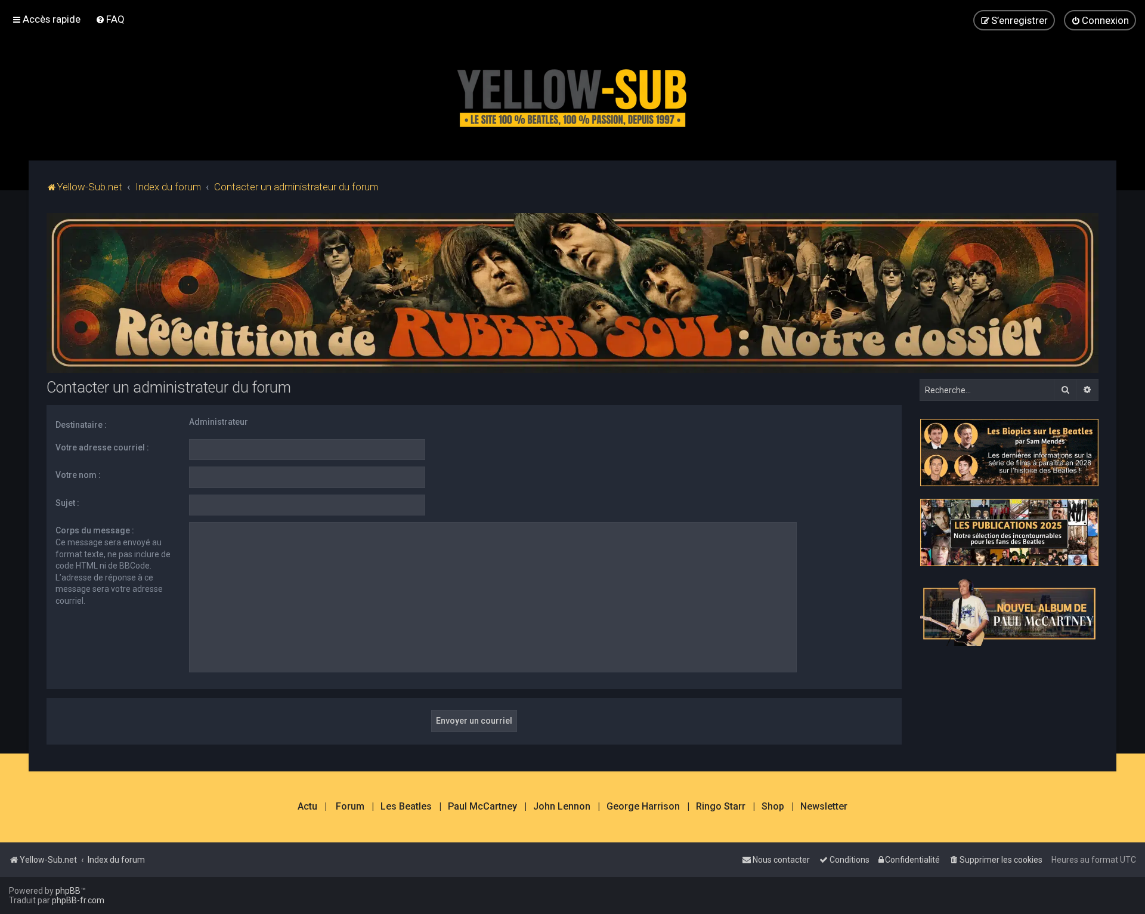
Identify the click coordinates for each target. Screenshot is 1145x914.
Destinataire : (81, 425)
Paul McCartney (482, 806)
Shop (773, 806)
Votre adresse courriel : (102, 447)
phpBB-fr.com (78, 900)
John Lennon (561, 806)
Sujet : (67, 503)
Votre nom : (78, 475)
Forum (350, 806)
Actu (307, 806)
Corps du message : (94, 530)
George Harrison (643, 806)
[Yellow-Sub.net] (572, 95)
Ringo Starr (720, 806)
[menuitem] (110, 19)
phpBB (68, 891)
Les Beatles (406, 806)
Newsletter (823, 806)
